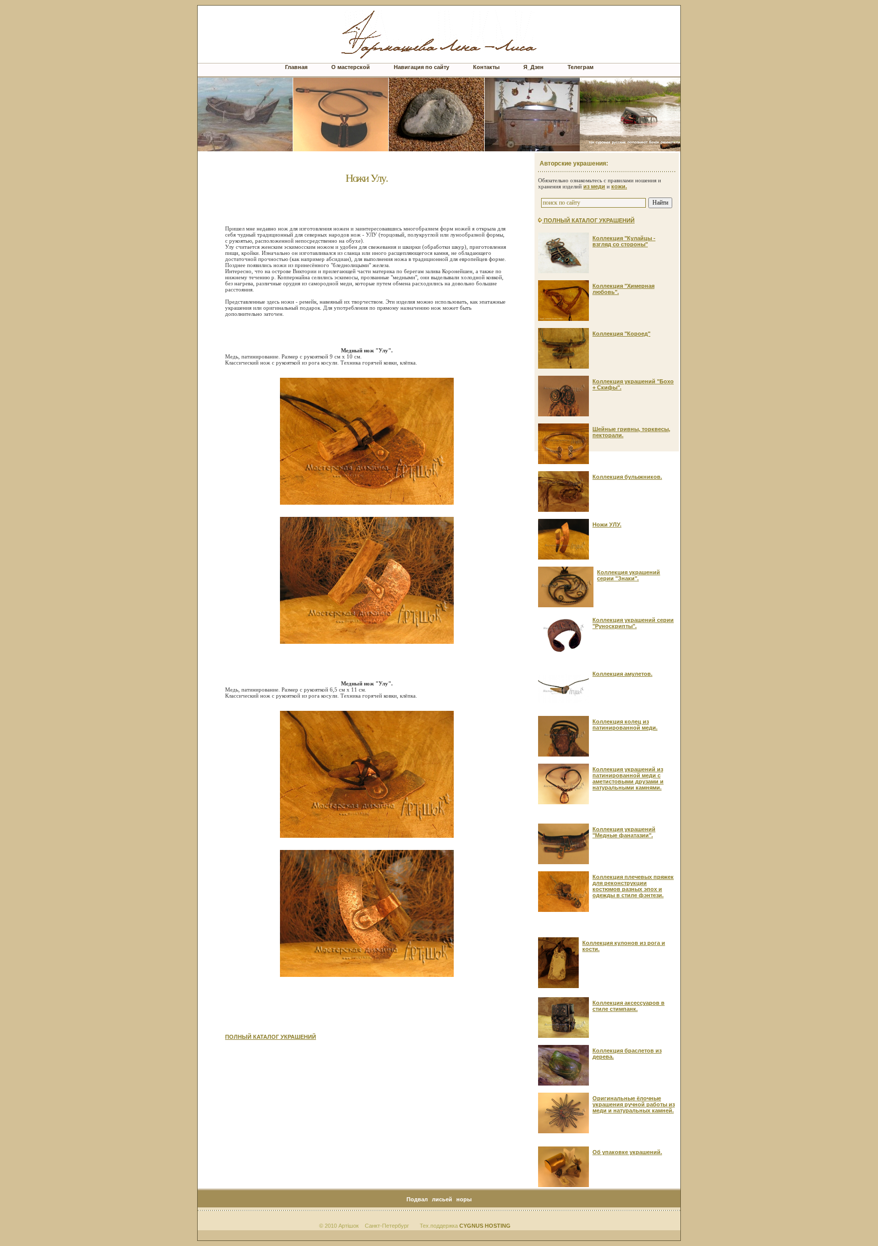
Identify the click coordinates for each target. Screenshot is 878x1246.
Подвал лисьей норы (439, 1199)
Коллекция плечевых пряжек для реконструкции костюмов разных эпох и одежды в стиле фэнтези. (633, 886)
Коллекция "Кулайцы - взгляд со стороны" (623, 241)
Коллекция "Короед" (621, 334)
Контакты (486, 67)
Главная (296, 67)
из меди (594, 186)
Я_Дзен (533, 67)
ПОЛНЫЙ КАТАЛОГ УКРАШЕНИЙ (270, 1037)
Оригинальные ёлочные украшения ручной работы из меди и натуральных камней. (633, 1104)
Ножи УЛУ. (606, 524)
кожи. (619, 186)
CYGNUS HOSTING (485, 1226)
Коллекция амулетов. (622, 674)
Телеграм (580, 67)
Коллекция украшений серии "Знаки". (628, 575)
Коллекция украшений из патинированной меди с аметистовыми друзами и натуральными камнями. (628, 778)
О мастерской (350, 67)
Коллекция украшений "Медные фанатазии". (623, 832)
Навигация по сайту (422, 67)
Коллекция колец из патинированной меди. (624, 724)
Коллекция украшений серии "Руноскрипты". (633, 623)
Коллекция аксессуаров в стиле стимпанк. (628, 1006)
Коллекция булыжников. (627, 477)
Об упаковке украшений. (627, 1152)
